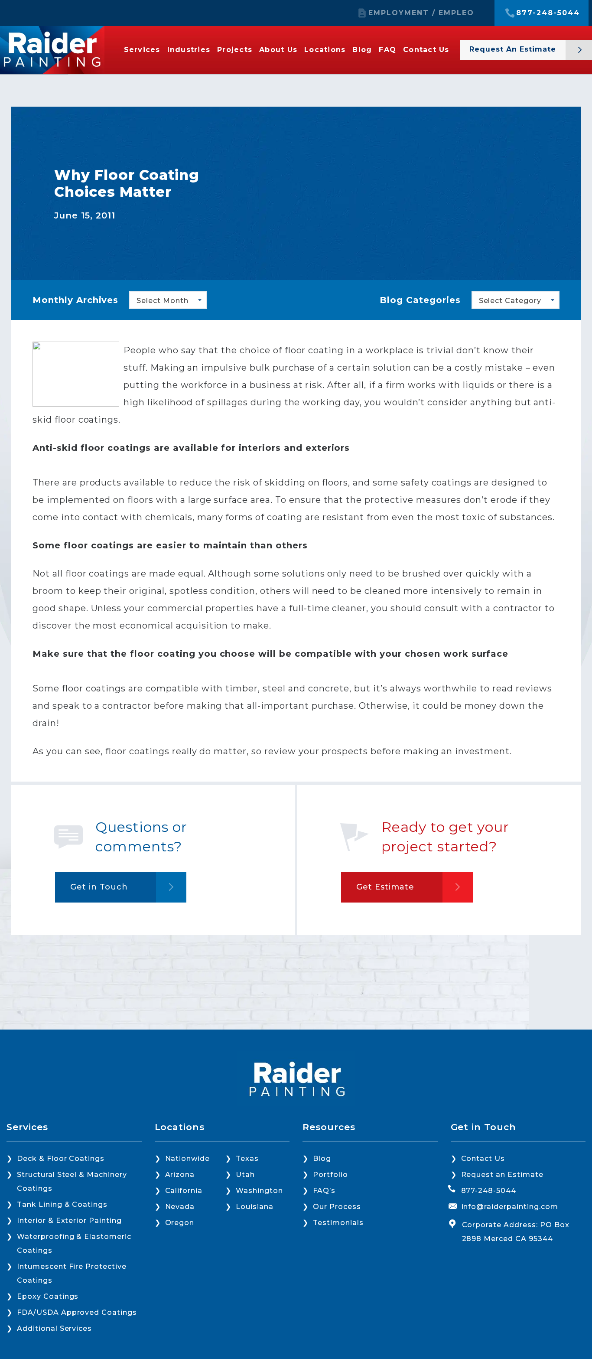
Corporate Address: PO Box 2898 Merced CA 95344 (515, 1232)
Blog (362, 49)
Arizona (180, 1174)
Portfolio (330, 1174)
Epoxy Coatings (47, 1296)
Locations (324, 49)
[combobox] (168, 300)
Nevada (180, 1207)
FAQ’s (324, 1190)
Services (142, 49)
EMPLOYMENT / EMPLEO (421, 13)
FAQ (387, 49)
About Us (278, 49)
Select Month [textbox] (163, 301)
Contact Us (426, 49)
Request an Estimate (502, 1174)
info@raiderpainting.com (510, 1207)
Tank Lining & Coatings (62, 1204)
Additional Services (54, 1328)
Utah (245, 1174)
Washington (259, 1190)
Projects (234, 49)
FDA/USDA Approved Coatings (77, 1312)
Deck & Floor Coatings (60, 1158)
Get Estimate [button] (385, 887)
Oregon (180, 1223)
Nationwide (187, 1158)
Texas (247, 1158)
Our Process (337, 1207)
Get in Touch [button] (99, 887)
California (184, 1190)
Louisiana (254, 1207)
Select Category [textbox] (510, 301)
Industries (189, 49)
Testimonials (338, 1223)
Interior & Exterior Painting (69, 1220)
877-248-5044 (548, 13)
